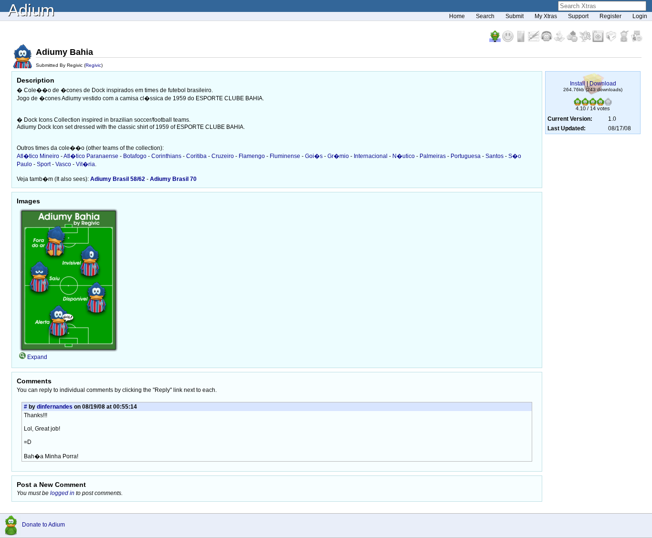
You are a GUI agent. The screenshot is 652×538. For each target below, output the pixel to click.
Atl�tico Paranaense (90, 156)
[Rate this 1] (577, 103)
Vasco (63, 164)
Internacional (371, 156)
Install (577, 83)
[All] (636, 40)
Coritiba (196, 156)
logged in (62, 493)
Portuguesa (466, 156)
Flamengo (252, 156)
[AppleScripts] (560, 40)
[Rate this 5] (608, 103)
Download (602, 83)
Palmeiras (433, 156)
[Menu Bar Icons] (598, 40)
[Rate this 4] (600, 103)
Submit (514, 16)
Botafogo (135, 156)
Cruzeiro (222, 156)
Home (457, 16)
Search (485, 16)
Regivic (93, 65)
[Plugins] (611, 40)
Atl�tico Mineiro (38, 156)
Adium (31, 9)
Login (639, 16)
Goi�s (314, 156)
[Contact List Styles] (521, 40)
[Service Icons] (585, 40)
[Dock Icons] (495, 40)
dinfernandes (55, 406)
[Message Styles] (534, 40)
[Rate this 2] (585, 103)
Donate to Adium (43, 524)
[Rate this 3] (593, 103)
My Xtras (546, 16)
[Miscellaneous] (624, 40)
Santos (494, 156)
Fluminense (285, 156)
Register (610, 16)
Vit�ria (85, 164)
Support (578, 16)
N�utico (403, 156)
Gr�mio (338, 156)
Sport (44, 164)
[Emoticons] (508, 40)
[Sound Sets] (547, 40)
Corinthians (166, 156)
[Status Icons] (573, 40)
